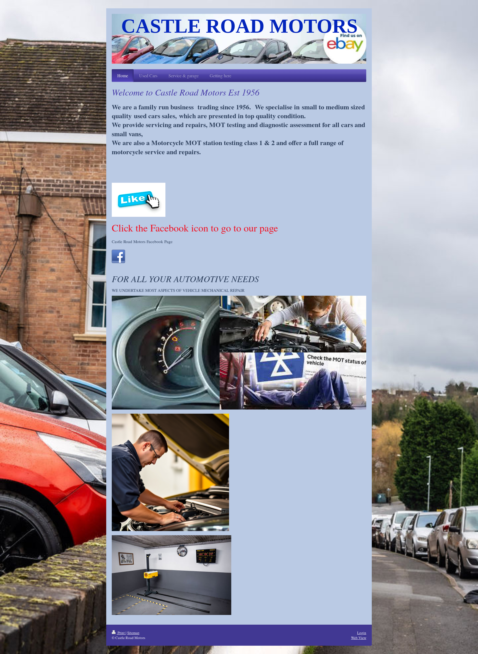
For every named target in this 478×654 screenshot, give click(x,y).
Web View (358, 637)
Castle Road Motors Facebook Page (142, 241)
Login (361, 632)
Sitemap (133, 632)
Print (121, 632)
